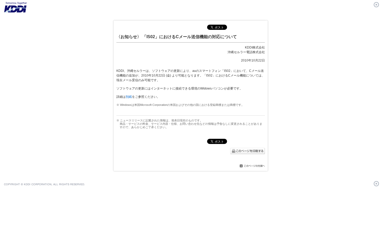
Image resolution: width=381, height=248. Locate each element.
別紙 (129, 97)
